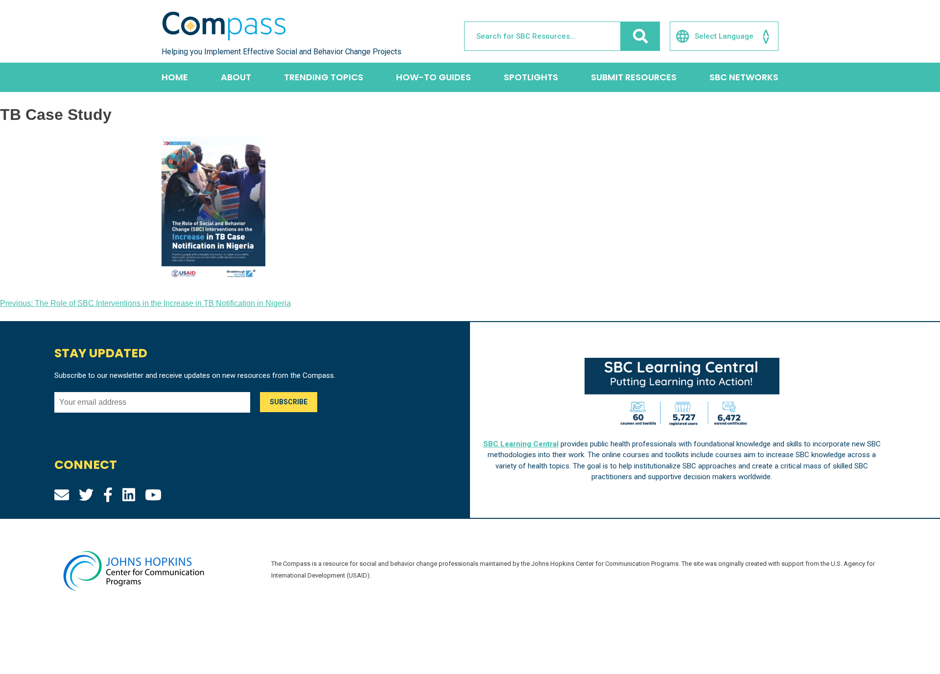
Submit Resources (634, 77)
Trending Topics (323, 77)
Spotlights (531, 77)
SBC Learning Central (521, 444)
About (236, 77)
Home (175, 77)
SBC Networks (743, 77)
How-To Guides (433, 77)
